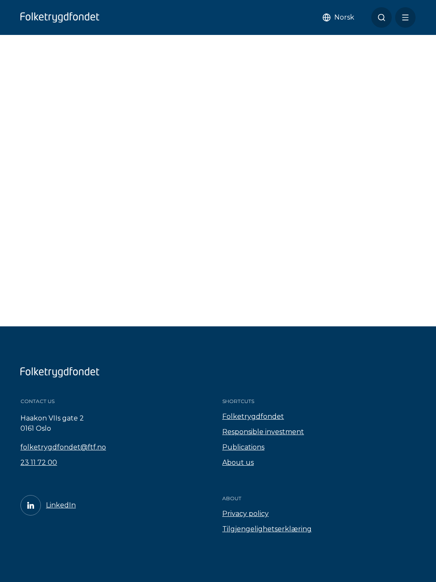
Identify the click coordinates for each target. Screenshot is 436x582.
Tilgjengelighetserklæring (267, 529)
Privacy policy (245, 514)
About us (238, 462)
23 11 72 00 (38, 462)
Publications (243, 447)
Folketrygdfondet (253, 416)
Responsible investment (263, 432)
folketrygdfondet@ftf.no (63, 447)
